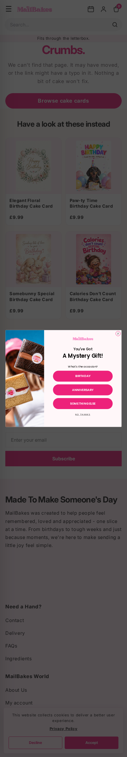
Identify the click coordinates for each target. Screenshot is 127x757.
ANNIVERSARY (82, 390)
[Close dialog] (118, 333)
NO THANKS (82, 414)
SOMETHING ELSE (83, 403)
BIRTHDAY (83, 376)
